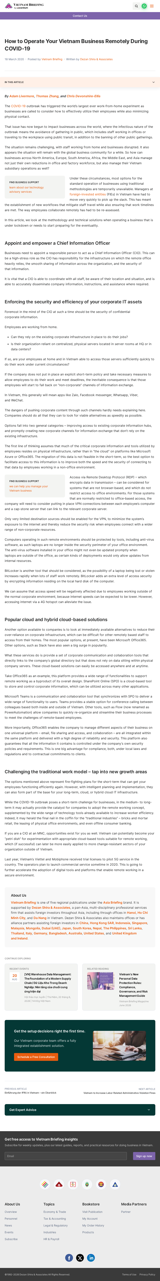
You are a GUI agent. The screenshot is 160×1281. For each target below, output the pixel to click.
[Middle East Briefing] (115, 1184)
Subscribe (11, 1239)
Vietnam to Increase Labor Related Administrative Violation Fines (119, 1092)
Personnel (11, 1218)
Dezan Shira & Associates (96, 59)
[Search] (136, 6)
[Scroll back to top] (151, 1273)
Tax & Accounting (55, 1218)
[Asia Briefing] (58, 1184)
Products (88, 1232)
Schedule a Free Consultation (36, 1057)
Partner (126, 1211)
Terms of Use (129, 1274)
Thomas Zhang (47, 96)
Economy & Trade (55, 1211)
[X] (80, 1258)
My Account (90, 1218)
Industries (50, 1232)
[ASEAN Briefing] (101, 1184)
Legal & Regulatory (56, 1225)
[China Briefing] (73, 1184)
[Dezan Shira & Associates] (44, 1184)
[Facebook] (69, 1258)
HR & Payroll (51, 1239)
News (8, 1225)
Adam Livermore (21, 96)
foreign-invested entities (88, 194)
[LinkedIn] (91, 1258)
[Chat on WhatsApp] (144, 6)
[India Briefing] (87, 1184)
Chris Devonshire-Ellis (83, 96)
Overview (11, 1211)
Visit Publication (92, 1211)
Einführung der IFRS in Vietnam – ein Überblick (30, 1092)
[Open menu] (151, 6)
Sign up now (144, 1156)
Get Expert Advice (22, 1110)
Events (9, 1232)
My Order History (93, 1225)
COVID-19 (18, 106)
